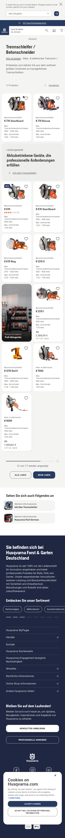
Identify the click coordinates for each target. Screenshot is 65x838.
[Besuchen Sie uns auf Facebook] (16, 770)
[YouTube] (49, 770)
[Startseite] (4, 30)
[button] (26, 98)
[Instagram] (32, 770)
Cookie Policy (14, 798)
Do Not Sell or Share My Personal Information (32, 812)
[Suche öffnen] (46, 30)
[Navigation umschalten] (61, 30)
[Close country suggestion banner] (60, 4)
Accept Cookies (32, 804)
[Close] (55, 775)
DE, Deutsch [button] (16, 32)
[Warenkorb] (54, 30)
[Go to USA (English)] (56, 13)
